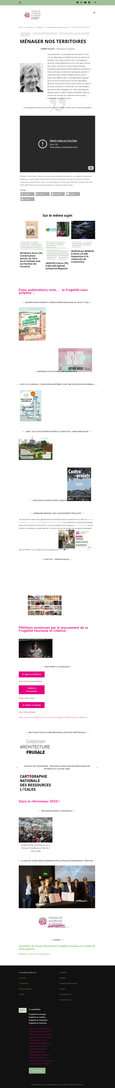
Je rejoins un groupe (32, 705)
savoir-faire (64, 256)
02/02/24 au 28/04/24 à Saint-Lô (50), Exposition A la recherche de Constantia (82, 256)
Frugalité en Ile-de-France (31, 246)
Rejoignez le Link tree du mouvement (34, 954)
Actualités (24, 244)
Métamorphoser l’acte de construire (74, 33)
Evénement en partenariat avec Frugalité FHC (56, 249)
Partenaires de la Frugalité (31, 248)
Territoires (25, 35)
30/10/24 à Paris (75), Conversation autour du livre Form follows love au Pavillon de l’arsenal (31, 260)
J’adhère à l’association (31, 689)
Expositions (76, 242)
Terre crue (51, 258)
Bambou (60, 244)
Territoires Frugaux (36, 522)
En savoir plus (37, 1070)
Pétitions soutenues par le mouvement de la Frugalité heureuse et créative (53, 629)
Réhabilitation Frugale (54, 522)
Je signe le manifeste (31, 674)
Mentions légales (25, 989)
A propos (22, 978)
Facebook (63, 972)
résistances (52, 256)
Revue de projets (80, 525)
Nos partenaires (65, 994)
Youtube (62, 989)
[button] (27, 194)
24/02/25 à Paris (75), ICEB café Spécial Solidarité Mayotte (57, 266)
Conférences (25, 33)
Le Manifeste (24, 983)
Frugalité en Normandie (81, 244)
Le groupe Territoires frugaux (45, 33)
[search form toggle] (95, 2)
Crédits (21, 994)
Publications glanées (29, 242)
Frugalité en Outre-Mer (55, 242)
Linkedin (62, 978)
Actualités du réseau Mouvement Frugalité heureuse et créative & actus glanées (57, 947)
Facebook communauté (68, 983)
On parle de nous (65, 1000)
